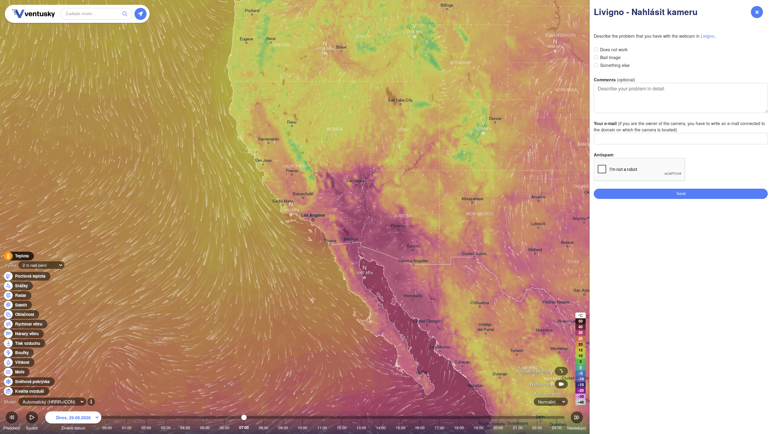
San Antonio (584, 290)
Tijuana (330, 240)
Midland (535, 249)
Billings (447, 5)
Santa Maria (282, 201)
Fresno (292, 170)
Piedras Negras (556, 302)
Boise (341, 47)
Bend (270, 38)
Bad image (610, 57)
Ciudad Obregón (427, 321)
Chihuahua (479, 302)
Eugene (246, 39)
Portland (252, 10)
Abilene (567, 242)
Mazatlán (475, 385)
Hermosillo (412, 295)
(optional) (614, 80)
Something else (615, 65)
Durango (499, 373)
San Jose (263, 160)
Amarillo (538, 197)
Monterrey (559, 348)
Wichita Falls (584, 218)
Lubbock (538, 223)
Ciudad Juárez (474, 253)
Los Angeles (313, 215)
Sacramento (268, 139)
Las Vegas (355, 180)
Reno (291, 122)
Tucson (413, 246)
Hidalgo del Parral (485, 327)
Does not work (614, 49)
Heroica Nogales (413, 260)
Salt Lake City (400, 100)
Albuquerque (472, 198)
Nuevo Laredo (570, 321)
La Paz (422, 372)
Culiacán (462, 362)
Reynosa (587, 342)
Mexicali (351, 239)
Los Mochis (440, 347)
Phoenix (398, 225)
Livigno (707, 36)
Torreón (516, 350)
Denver (495, 118)
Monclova (544, 330)
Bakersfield (302, 194)
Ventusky (32, 14)
